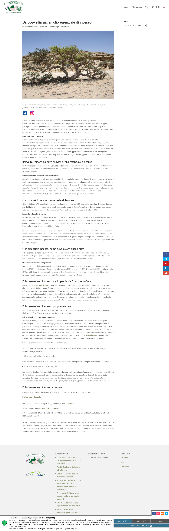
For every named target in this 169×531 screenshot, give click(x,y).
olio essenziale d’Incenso (40, 285)
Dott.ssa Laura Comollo (31, 397)
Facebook (45, 408)
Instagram (55, 408)
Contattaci (125, 467)
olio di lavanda (91, 335)
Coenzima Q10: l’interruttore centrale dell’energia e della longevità (68, 496)
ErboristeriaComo (31, 27)
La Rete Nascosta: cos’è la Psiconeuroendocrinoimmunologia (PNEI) (69, 460)
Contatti (156, 7)
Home (126, 7)
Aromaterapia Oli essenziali (59, 27)
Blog (147, 7)
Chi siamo (137, 7)
